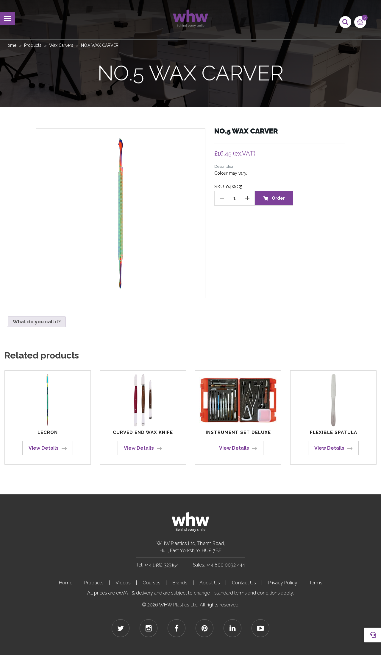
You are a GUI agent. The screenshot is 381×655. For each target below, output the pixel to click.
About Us (209, 583)
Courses (151, 583)
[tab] (37, 321)
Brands (180, 583)
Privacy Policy (282, 583)
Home (10, 45)
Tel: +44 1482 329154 (157, 565)
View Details (44, 448)
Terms (315, 583)
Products (32, 45)
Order (278, 198)
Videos (123, 583)
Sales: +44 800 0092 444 (219, 565)
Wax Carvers (61, 45)
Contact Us (244, 583)
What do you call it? (37, 322)
